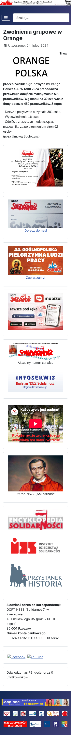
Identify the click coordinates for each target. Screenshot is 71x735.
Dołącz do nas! (35, 230)
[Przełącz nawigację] (6, 18)
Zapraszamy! (35, 278)
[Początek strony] (64, 728)
